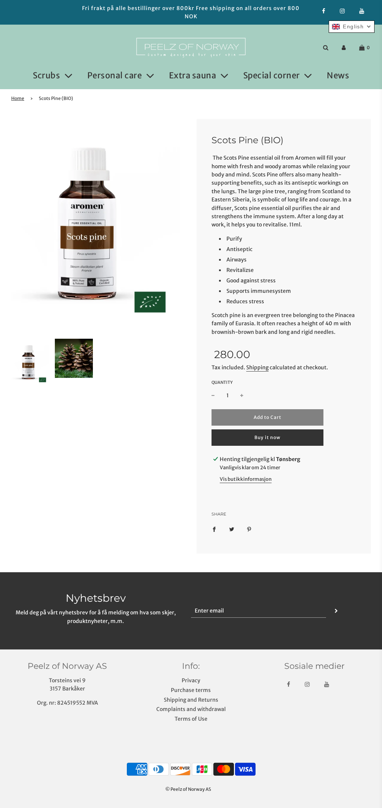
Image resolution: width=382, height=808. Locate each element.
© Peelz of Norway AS (188, 789)
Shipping (257, 367)
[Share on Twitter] (231, 529)
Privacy (191, 680)
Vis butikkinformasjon (246, 479)
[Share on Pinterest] (249, 529)
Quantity (222, 382)
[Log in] (344, 47)
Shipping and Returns (191, 699)
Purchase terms (191, 690)
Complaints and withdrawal (191, 709)
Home (17, 98)
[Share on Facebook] (214, 529)
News (338, 75)
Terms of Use (191, 718)
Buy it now (267, 437)
